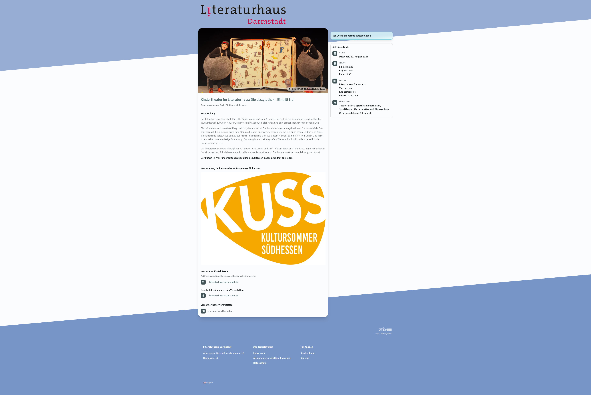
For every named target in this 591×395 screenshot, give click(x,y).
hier (279, 157)
